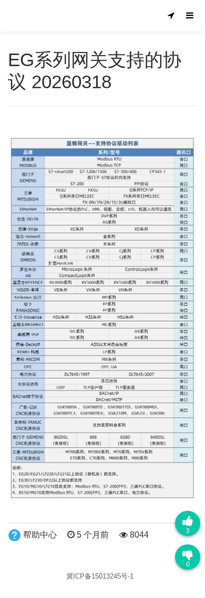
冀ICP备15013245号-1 (100, 576)
